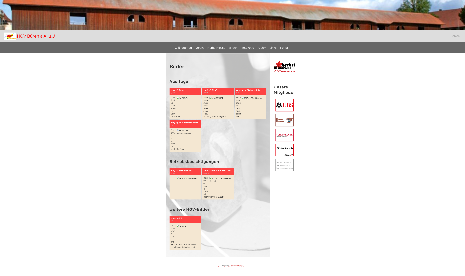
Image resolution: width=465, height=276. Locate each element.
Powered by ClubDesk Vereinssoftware (227, 266)
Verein (199, 47)
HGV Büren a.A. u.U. (36, 36)
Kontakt (285, 47)
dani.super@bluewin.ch (237, 265)
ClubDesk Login (243, 266)
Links (273, 47)
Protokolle (247, 47)
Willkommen (183, 47)
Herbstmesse (216, 47)
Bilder (233, 47)
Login (457, 36)
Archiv (262, 47)
